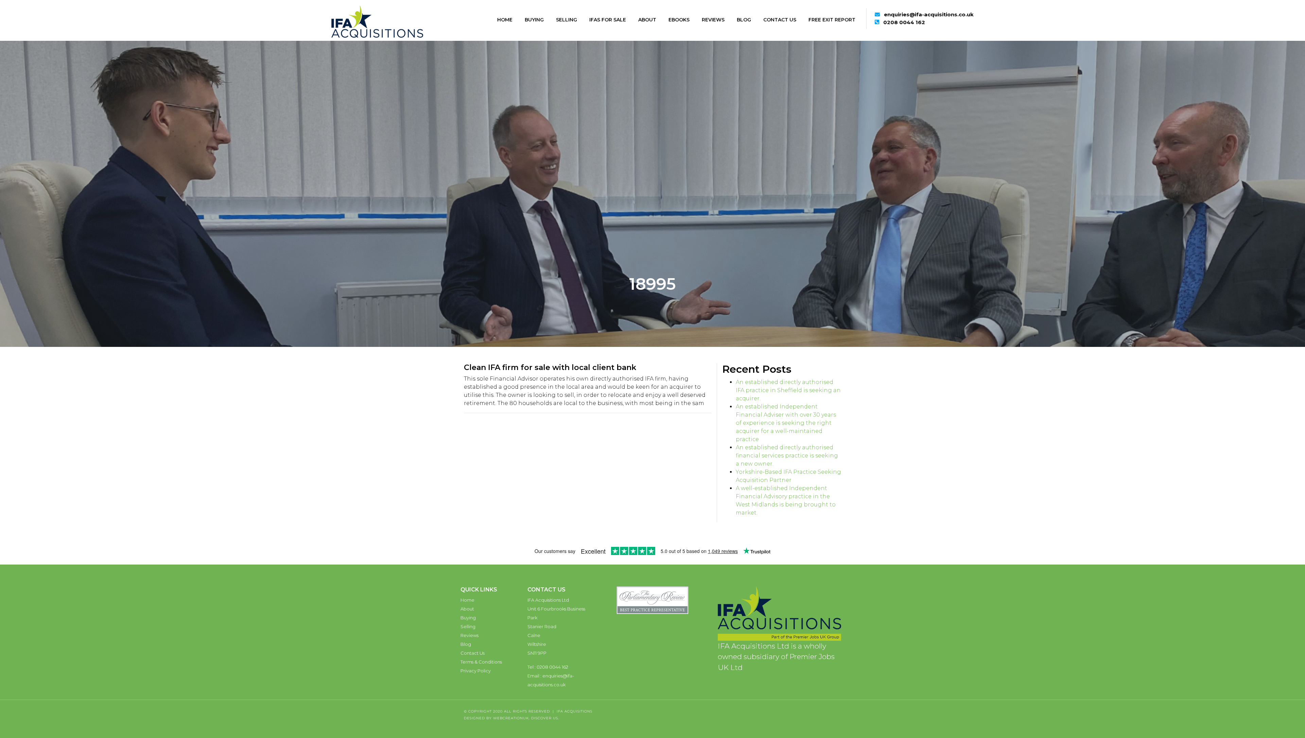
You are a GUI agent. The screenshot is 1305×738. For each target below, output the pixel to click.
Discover (541, 718)
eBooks (679, 20)
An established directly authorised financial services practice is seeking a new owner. (787, 455)
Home (504, 20)
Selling (566, 20)
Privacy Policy (475, 670)
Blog (744, 20)
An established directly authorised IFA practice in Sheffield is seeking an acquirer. (788, 390)
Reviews (713, 20)
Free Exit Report (831, 20)
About (647, 20)
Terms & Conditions (481, 662)
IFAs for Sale (607, 20)
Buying (534, 20)
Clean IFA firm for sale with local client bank (550, 367)
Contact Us (779, 20)
